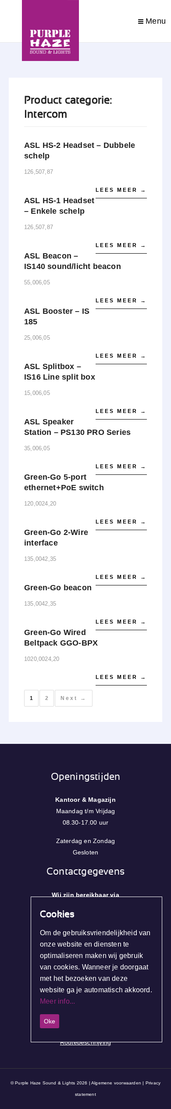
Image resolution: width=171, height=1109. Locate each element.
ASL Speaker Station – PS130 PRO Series (77, 427)
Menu (154, 21)
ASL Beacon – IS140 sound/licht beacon (72, 261)
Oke (49, 1021)
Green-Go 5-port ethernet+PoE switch (64, 482)
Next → (74, 698)
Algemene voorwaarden (116, 1082)
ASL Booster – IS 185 (56, 316)
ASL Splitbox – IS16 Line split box (59, 371)
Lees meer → (121, 190)
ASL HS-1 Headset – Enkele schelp (59, 205)
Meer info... (57, 1001)
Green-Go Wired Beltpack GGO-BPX (61, 637)
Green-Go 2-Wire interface (56, 537)
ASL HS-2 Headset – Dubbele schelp (79, 150)
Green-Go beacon (58, 587)
